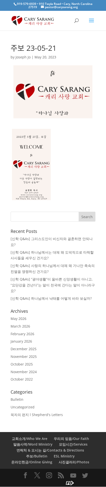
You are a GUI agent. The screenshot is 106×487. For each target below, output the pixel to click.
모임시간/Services (73, 444)
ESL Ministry (64, 456)
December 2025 (23, 349)
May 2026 (18, 318)
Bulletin (17, 399)
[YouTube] (73, 476)
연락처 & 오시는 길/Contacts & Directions (50, 450)
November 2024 (24, 371)
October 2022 (22, 379)
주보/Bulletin (36, 456)
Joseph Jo (23, 57)
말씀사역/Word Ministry (33, 444)
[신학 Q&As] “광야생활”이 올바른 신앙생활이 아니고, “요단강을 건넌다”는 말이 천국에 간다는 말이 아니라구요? (53, 285)
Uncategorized (23, 407)
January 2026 (21, 341)
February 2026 (22, 333)
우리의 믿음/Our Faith (71, 438)
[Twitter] (85, 476)
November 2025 (24, 356)
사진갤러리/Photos (74, 462)
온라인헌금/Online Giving (31, 462)
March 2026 (20, 326)
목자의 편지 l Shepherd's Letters (37, 414)
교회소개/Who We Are (29, 438)
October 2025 (22, 364)
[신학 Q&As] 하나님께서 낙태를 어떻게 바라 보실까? (51, 298)
